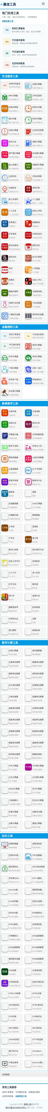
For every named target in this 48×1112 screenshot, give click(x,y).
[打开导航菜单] (43, 4)
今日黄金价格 (21, 1092)
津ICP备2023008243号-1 (16, 1108)
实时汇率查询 (7, 1092)
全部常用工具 (21, 1096)
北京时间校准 (7, 1096)
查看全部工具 (7, 21)
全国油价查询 (34, 1092)
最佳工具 (27, 1104)
